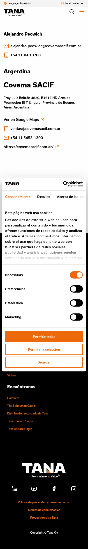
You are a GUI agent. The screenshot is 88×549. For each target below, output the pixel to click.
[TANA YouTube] (34, 489)
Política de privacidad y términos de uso (44, 502)
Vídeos (11, 375)
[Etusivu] (16, 12)
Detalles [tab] (43, 196)
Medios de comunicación (44, 509)
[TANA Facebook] (54, 489)
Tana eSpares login (19, 428)
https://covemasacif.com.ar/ (28, 146)
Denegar (44, 362)
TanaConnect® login (20, 421)
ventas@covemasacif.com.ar (35, 128)
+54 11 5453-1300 (26, 137)
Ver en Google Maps (21, 119)
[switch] (76, 288)
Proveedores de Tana (44, 517)
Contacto (13, 398)
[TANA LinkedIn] (14, 489)
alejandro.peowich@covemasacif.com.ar (45, 46)
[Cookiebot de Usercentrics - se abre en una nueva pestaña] (63, 184)
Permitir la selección (44, 349)
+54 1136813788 (25, 55)
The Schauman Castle (21, 405)
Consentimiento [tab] (17, 196)
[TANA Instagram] (73, 489)
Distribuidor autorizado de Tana (28, 413)
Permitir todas (44, 336)
